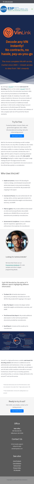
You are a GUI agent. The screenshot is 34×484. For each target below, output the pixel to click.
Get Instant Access (17, 136)
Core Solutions (17, 463)
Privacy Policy (17, 468)
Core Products (17, 461)
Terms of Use (17, 465)
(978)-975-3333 (9, 2)
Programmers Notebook (12, 265)
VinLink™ (11, 87)
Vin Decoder (17, 470)
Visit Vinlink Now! (17, 411)
